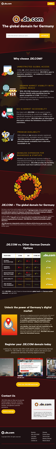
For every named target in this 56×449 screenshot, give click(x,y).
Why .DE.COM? (35, 434)
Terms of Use (46, 436)
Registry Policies (47, 438)
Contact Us (34, 440)
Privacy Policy (46, 434)
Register (33, 432)
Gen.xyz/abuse (37, 415)
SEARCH (44, 36)
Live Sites (33, 436)
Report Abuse (46, 440)
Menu (51, 3)
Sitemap (45, 432)
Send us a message (8, 411)
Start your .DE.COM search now (28, 384)
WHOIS (33, 438)
